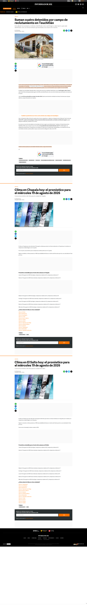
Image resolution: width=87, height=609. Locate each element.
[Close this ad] (86, 603)
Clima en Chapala (22, 501)
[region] (43, 606)
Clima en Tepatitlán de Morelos (25, 330)
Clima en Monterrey (23, 313)
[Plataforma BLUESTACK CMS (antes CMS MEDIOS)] (9, 543)
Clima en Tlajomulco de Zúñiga (25, 322)
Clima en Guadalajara (23, 485)
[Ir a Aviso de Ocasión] (36, 529)
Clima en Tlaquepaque (23, 327)
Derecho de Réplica (42, 544)
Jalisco (14, 8)
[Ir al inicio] (15, 4)
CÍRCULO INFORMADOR (22, 11)
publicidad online (46, 539)
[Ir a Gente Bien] (16, 0)
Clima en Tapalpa (22, 319)
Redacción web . (18, 198)
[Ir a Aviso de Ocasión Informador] (5, 0)
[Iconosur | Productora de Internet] (5, 543)
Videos (24, 8)
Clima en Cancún (22, 321)
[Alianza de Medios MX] (75, 543)
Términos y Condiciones (29, 173)
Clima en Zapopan (22, 325)
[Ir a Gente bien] (51, 529)
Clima (28, 334)
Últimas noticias (7, 8)
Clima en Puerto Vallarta (24, 318)
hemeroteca (40, 539)
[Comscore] (81, 543)
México (18, 8)
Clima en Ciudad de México (24, 324)
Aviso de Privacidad (37, 544)
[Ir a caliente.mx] (69, 0)
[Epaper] (74, 0)
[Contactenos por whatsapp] (83, 4)
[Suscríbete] (81, 0)
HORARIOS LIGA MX (10, 11)
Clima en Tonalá (22, 316)
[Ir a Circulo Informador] (10, 0)
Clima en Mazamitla (23, 328)
